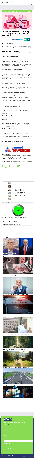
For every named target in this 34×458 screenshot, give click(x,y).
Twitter (8, 447)
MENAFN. (8, 455)
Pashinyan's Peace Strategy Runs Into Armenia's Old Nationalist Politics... (15, 275)
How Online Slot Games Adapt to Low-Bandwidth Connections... (10, 221)
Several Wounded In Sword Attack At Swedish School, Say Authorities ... (16, 315)
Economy (29, 11)
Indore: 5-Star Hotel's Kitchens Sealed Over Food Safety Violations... (16, 335)
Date (3, 38)
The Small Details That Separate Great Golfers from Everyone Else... (11, 224)
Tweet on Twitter (21, 39)
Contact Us (5, 431)
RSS (7, 452)
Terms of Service (6, 429)
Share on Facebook (15, 39)
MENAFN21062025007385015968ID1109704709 (12, 141)
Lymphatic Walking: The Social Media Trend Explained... (16, 367)
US (4, 11)
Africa (20, 11)
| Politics (24, 11)
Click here (9, 424)
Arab (13, 11)
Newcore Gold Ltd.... (7, 398)
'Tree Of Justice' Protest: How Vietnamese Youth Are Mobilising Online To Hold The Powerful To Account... (15, 350)
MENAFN (4, 43)
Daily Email (8, 449)
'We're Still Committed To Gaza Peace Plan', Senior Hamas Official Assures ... (16, 256)
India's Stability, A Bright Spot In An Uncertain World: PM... (16, 294)
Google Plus (9, 448)
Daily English (6, 437)
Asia (16, 11)
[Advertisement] (17, 7)
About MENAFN (6, 434)
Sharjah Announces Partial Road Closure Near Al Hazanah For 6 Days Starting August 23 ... (17, 385)
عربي (14, 1)
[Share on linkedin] (28, 39)
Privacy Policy (6, 430)
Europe (9, 11)
